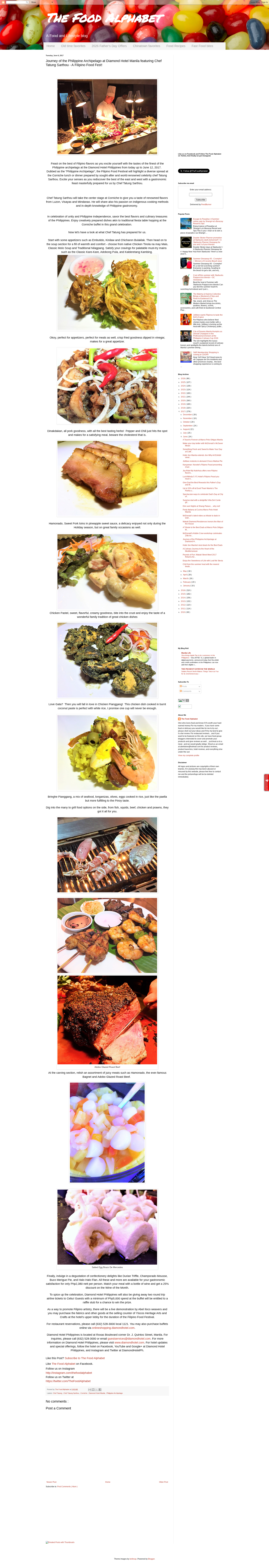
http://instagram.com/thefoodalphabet (69, 1372)
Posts (184, 686)
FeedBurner (206, 204)
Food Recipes (175, 46)
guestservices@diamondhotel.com (129, 1338)
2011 (183, 609)
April (185, 575)
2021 (183, 397)
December (187, 415)
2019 (183, 404)
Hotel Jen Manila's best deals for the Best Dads (202, 545)
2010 (183, 612)
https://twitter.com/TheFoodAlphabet (68, 1381)
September (188, 426)
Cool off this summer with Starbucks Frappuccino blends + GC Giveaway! (208, 277)
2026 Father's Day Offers (109, 46)
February (187, 582)
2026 (183, 378)
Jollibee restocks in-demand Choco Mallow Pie (202, 461)
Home (51, 46)
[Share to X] (96, 1389)
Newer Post (51, 1482)
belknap (133, 1559)
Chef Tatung (58, 1393)
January (186, 586)
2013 (183, 601)
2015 (183, 594)
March (186, 578)
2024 (183, 386)
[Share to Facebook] (99, 1389)
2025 (183, 382)
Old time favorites (73, 46)
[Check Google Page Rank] (183, 701)
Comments (186, 691)
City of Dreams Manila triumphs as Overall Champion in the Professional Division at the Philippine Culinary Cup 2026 (207, 334)
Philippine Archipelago (114, 1393)
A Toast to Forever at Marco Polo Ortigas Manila (203, 440)
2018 (183, 408)
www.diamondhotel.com (129, 1342)
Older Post (163, 1482)
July (185, 433)
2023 (183, 390)
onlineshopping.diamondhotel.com (113, 1327)
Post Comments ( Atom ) (67, 1486)
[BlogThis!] (93, 1389)
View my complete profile (188, 755)
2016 (183, 590)
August (186, 429)
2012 (183, 605)
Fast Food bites (202, 46)
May (185, 571)
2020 (183, 400)
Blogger (151, 1559)
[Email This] (89, 1389)
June (185, 437)
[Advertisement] (107, 1514)
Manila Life (186, 653)
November (187, 418)
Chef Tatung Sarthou (72, 1393)
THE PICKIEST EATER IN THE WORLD (198, 669)
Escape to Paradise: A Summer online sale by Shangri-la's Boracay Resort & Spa (208, 221)
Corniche (84, 1393)
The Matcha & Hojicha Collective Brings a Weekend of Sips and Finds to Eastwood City (207, 296)
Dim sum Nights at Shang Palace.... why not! (201, 506)
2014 (183, 598)
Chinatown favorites (146, 46)
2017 (183, 411)
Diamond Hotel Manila (97, 1393)
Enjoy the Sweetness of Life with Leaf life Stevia (203, 561)
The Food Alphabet (103, 17)
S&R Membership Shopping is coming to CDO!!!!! (206, 353)
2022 (183, 393)
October (186, 422)
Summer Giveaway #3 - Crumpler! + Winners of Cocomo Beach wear (207, 260)
